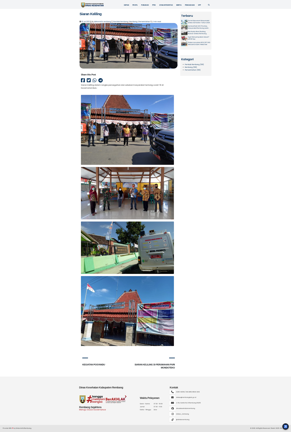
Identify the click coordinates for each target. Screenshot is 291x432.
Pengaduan (190, 5)
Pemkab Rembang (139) (194, 64)
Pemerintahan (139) (193, 70)
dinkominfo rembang (102, 21)
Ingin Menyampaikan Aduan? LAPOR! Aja (198, 38)
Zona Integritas (166, 5)
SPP (199, 5)
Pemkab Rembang (120, 21)
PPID (154, 5)
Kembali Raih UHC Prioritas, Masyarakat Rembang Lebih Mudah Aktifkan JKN (198, 27)
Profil (135, 5)
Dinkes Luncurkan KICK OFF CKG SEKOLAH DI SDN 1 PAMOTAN (199, 43)
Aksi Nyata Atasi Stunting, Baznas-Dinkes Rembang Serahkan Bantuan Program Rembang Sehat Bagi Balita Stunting (198, 33)
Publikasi (145, 5)
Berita (178, 5)
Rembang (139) (191, 67)
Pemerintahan (144, 21)
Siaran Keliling (91, 14)
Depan (126, 5)
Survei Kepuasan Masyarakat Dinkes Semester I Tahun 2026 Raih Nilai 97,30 (199, 22)
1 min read (157, 21)
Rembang (133, 21)
